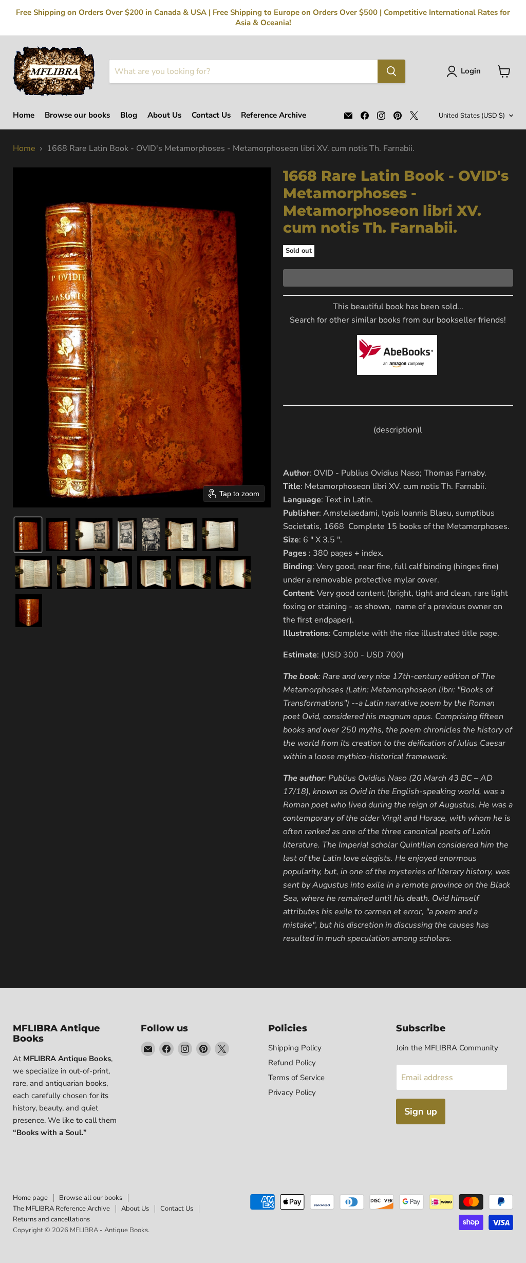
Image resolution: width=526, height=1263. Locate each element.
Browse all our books (90, 1197)
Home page (30, 1197)
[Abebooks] (397, 380)
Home (23, 115)
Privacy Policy (292, 1092)
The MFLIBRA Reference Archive (61, 1208)
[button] (465, 71)
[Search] (391, 71)
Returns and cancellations (51, 1219)
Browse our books (77, 115)
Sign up (420, 1111)
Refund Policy (292, 1063)
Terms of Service (296, 1077)
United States (472, 115)
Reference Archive (273, 115)
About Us (164, 115)
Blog (128, 115)
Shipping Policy (295, 1048)
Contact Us (211, 115)
